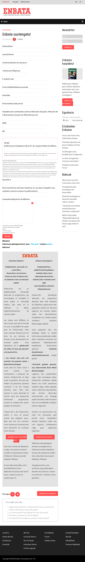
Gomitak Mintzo (30, 536)
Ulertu (5, 533)
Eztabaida (49, 533)
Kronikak (5, 544)
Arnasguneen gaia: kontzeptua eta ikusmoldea (69, 190)
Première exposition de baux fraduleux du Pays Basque (71, 145)
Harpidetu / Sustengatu (67, 102)
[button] (65, 120)
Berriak (68, 536)
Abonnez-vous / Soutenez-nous (17, 438)
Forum (47, 536)
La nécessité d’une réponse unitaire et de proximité (29, 518)
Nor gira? (16, 2)
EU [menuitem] (76, 2)
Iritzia (26, 533)
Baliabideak (70, 540)
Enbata (21, 39)
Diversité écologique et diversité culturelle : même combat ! (71, 199)
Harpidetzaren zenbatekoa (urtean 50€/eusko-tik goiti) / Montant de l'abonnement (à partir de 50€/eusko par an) (30, 113)
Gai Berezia (6, 540)
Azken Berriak (7, 536)
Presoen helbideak (73, 544)
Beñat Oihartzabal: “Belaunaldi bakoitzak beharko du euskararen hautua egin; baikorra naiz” (71, 221)
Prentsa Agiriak (29, 548)
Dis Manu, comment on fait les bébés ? (24, 515)
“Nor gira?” (35, 244)
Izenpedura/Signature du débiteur (16, 199)
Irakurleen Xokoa (30, 544)
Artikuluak (6, 30)
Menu (6, 22)
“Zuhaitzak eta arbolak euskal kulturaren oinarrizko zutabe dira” (71, 209)
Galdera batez (50, 540)
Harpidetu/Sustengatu (44, 437)
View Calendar (76, 120)
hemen (49, 244)
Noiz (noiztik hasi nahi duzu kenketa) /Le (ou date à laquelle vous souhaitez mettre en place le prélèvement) (28, 189)
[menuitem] (76, 1)
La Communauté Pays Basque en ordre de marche (28, 512)
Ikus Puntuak (29, 540)
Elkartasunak (25, 2)
